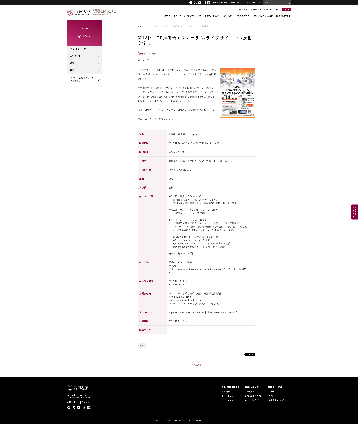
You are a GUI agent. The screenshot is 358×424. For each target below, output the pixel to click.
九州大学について (193, 15)
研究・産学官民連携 (263, 15)
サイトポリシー (228, 395)
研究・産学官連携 (253, 395)
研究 (142, 345)
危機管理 (286, 9)
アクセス (85, 402)
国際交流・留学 (283, 15)
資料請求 (226, 391)
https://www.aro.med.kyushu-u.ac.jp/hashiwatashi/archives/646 (203, 312)
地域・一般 (267, 9)
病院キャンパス (143, 60)
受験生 (239, 9)
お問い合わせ (73, 402)
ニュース (166, 15)
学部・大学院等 (211, 15)
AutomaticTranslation (354, 212)
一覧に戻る (196, 365)
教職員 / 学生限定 (220, 2)
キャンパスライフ (243, 15)
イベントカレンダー (79, 49)
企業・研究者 (256, 9)
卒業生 (276, 9)
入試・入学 (227, 15)
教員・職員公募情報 (231, 387)
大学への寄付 (235, 2)
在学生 (246, 9)
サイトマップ (227, 400)
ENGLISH (256, 2)
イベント (177, 15)
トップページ (143, 26)
